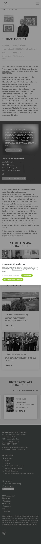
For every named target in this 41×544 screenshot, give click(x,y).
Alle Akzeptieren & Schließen (13, 280)
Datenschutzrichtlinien (17, 270)
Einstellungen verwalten (11, 275)
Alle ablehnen (27, 275)
